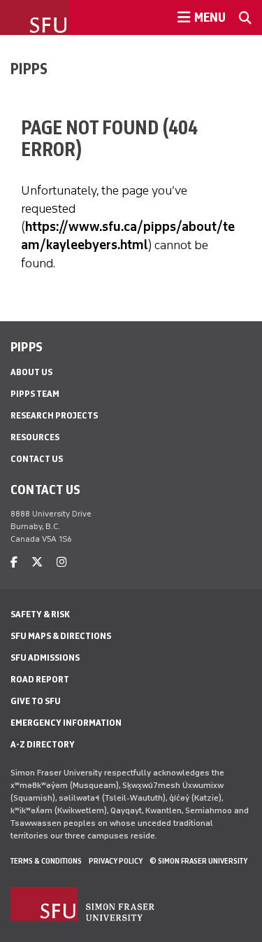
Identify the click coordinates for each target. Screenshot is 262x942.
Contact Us (36, 459)
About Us (31, 372)
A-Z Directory (42, 744)
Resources (34, 437)
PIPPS (29, 68)
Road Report (39, 679)
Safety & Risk (40, 614)
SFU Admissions (45, 657)
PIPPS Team (34, 394)
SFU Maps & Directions (60, 636)
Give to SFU (35, 701)
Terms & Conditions (46, 861)
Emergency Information (66, 723)
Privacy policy (116, 861)
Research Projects (54, 415)
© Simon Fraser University (198, 861)
